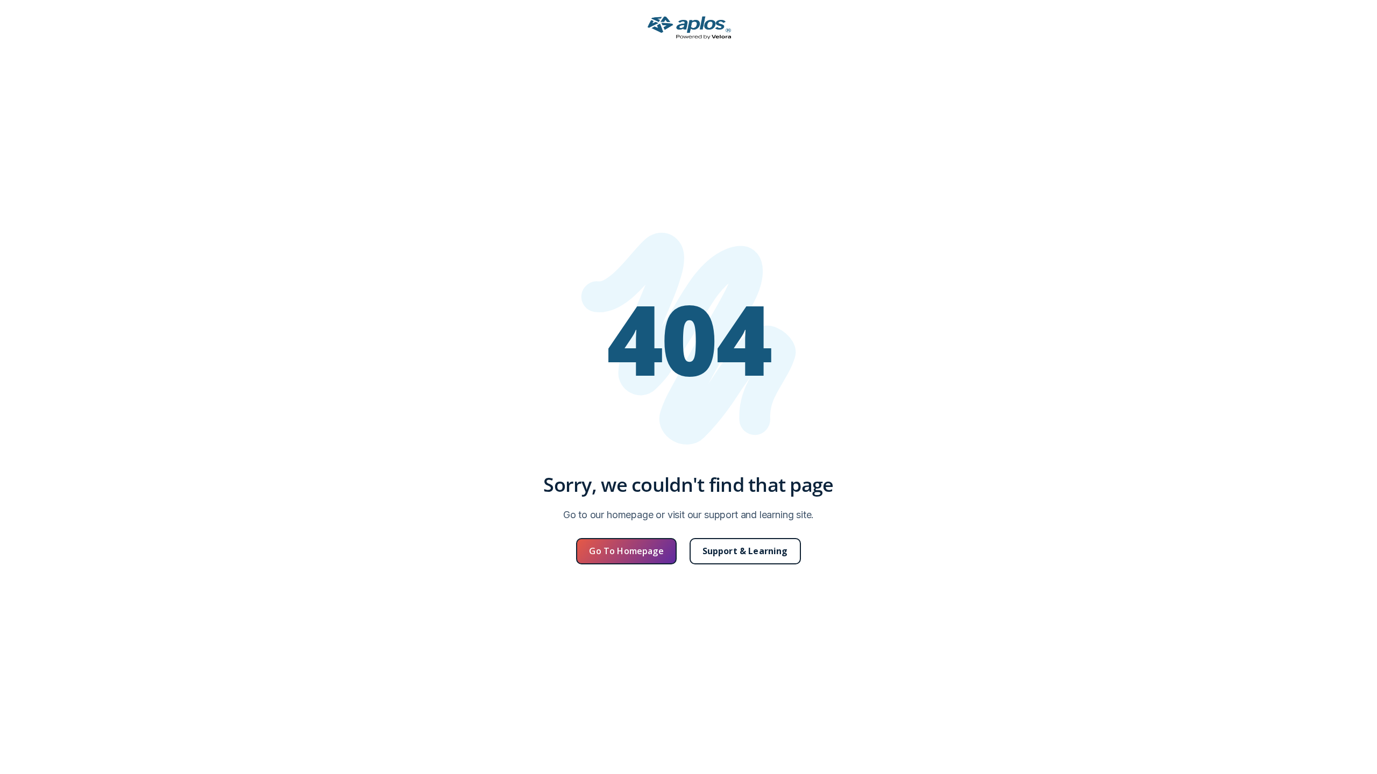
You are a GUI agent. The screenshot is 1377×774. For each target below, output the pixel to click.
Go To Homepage (626, 551)
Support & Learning (745, 551)
